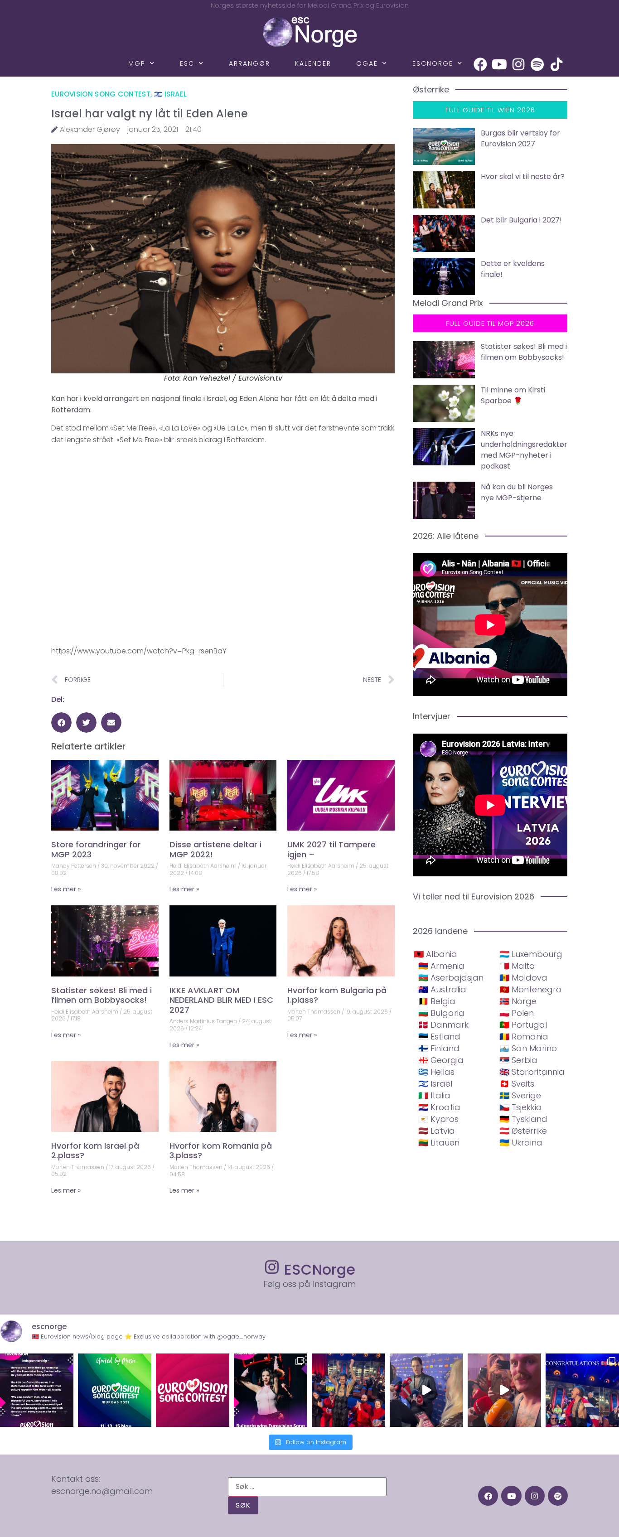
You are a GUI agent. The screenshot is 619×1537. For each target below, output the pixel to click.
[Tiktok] (556, 64)
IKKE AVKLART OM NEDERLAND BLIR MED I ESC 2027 (221, 1000)
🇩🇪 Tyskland (523, 1119)
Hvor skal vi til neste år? (523, 176)
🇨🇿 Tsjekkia (520, 1107)
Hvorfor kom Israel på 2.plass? (95, 1150)
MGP (136, 63)
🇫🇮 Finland (438, 1048)
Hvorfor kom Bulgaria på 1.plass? (337, 995)
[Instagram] (518, 64)
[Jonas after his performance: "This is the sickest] (348, 1390)
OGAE (367, 63)
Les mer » (66, 889)
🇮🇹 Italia (434, 1095)
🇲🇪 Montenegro (530, 989)
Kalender (313, 63)
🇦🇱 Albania (435, 954)
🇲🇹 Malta (517, 966)
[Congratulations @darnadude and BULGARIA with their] (270, 1390)
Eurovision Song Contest (100, 94)
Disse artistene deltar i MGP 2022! (215, 849)
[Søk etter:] (307, 1486)
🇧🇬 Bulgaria (441, 1013)
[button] (61, 722)
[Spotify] (537, 64)
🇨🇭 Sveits (516, 1083)
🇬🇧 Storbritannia (532, 1072)
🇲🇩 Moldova (523, 977)
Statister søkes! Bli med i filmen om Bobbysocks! (101, 995)
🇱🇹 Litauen (438, 1142)
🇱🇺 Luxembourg (530, 954)
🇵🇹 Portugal (523, 1024)
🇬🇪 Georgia (441, 1060)
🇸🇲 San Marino (528, 1048)
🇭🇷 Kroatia (439, 1107)
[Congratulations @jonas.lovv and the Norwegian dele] (582, 1390)
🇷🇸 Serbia (518, 1060)
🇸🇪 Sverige (520, 1095)
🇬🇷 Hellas (436, 1072)
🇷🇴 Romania (523, 1036)
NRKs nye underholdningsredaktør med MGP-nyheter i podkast (524, 449)
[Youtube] (499, 64)
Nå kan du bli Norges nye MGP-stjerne (517, 492)
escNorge (432, 63)
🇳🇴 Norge (518, 1001)
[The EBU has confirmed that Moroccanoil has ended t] (36, 1390)
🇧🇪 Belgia (436, 1001)
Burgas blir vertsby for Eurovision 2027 (520, 138)
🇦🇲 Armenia (441, 966)
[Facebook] (480, 64)
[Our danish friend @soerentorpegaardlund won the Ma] (426, 1390)
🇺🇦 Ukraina (520, 1142)
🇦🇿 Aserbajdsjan (451, 977)
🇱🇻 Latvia (436, 1130)
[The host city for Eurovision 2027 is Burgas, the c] (114, 1390)
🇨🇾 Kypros (438, 1119)
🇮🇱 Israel (170, 94)
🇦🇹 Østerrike (523, 1130)
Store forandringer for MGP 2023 (96, 849)
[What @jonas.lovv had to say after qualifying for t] (504, 1390)
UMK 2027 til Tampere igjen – (331, 849)
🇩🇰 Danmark (443, 1024)
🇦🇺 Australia (442, 989)
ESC (187, 63)
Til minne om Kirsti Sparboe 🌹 (513, 395)
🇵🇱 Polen (516, 1013)
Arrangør (249, 63)
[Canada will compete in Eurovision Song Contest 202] (192, 1390)
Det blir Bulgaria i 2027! (521, 220)
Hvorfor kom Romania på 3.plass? (220, 1150)
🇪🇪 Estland (439, 1036)
